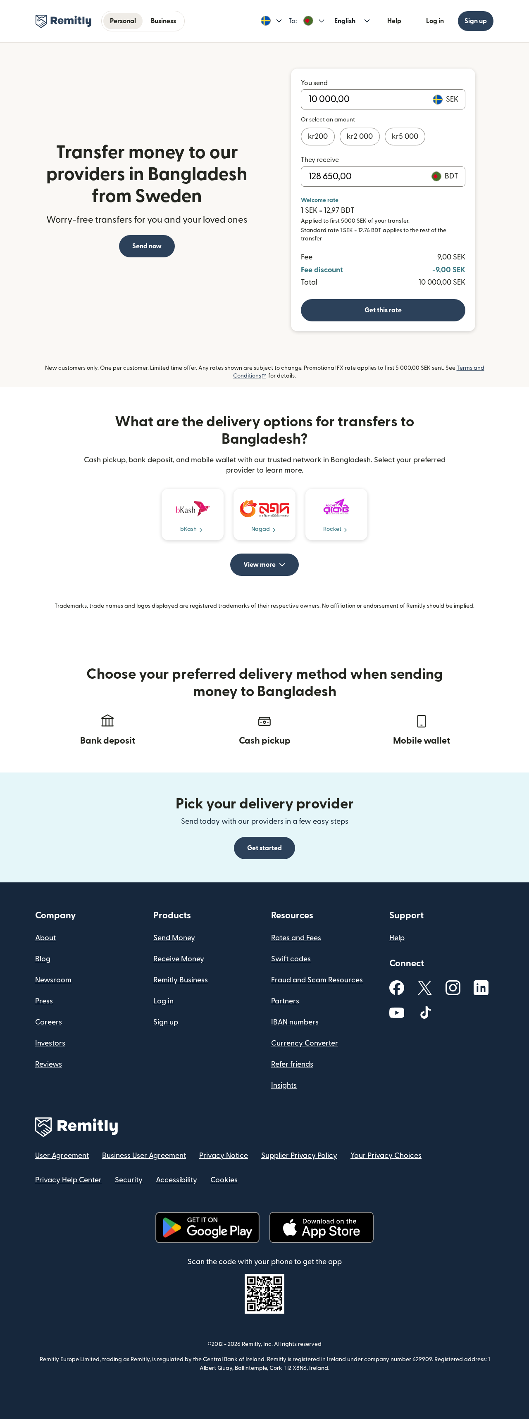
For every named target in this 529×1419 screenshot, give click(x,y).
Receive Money (178, 959)
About (45, 937)
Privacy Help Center (68, 1180)
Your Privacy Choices (386, 1155)
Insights (284, 1085)
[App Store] (321, 1227)
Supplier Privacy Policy (299, 1155)
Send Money (174, 937)
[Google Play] (207, 1227)
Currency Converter (304, 1043)
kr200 (318, 136)
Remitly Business (180, 980)
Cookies (224, 1180)
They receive (320, 160)
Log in (435, 21)
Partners (285, 1001)
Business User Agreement (144, 1155)
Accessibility (176, 1180)
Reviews (48, 1064)
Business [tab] (163, 21)
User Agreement (62, 1155)
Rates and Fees (296, 937)
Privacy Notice (223, 1155)
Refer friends (292, 1064)
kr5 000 (405, 136)
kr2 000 (360, 136)
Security (129, 1180)
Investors (50, 1043)
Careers (48, 1022)
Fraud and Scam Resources (317, 980)
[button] (271, 21)
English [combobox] (344, 21)
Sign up (476, 21)
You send (314, 83)
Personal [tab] (123, 21)
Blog (42, 959)
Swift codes (291, 959)
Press (44, 1001)
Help (394, 21)
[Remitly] (63, 21)
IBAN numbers (295, 1022)
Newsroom (53, 980)
